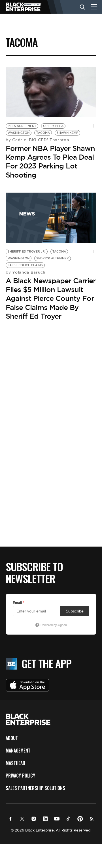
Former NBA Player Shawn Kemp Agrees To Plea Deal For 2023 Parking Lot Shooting (50, 162)
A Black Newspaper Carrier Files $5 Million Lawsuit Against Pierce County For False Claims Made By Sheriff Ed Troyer (50, 298)
